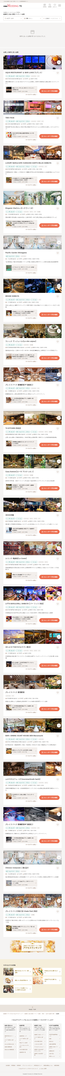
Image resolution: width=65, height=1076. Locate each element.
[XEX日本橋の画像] (32, 505)
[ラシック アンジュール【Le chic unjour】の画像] (32, 331)
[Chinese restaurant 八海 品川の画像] (32, 858)
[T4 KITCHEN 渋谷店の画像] (32, 418)
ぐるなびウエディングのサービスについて (28, 1068)
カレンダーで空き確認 (50, 91)
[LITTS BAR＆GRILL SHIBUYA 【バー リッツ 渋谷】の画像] (32, 593)
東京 (43, 1013)
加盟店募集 (56, 1065)
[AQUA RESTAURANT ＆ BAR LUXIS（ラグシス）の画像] (32, 62)
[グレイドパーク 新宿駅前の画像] (32, 682)
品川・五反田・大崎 (50, 1013)
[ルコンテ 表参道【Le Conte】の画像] (32, 548)
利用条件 (19, 1065)
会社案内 (8, 1065)
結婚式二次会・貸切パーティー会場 (32, 1013)
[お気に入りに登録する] (58, 73)
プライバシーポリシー (27, 1065)
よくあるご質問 (42, 1068)
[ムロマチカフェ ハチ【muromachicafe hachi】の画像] (32, 769)
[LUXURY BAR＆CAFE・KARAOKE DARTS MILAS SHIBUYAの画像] (32, 153)
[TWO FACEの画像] (32, 108)
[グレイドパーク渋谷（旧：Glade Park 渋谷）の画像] (32, 901)
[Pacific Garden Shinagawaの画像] (32, 242)
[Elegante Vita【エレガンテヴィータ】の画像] (32, 198)
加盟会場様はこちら (48, 1065)
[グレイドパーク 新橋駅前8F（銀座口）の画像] (32, 814)
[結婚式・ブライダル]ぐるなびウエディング (13, 1013)
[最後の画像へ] (59, 62)
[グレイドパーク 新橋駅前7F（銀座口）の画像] (32, 374)
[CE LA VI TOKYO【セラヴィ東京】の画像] (32, 637)
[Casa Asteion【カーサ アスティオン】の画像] (32, 461)
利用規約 (13, 1065)
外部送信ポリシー (38, 1065)
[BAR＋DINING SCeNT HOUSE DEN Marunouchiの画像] (32, 725)
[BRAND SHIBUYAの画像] (32, 286)
